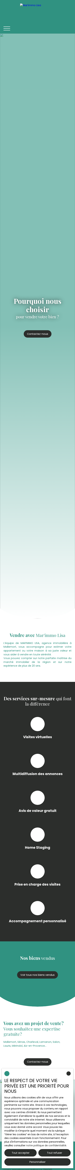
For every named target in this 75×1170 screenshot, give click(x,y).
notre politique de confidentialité (46, 1145)
